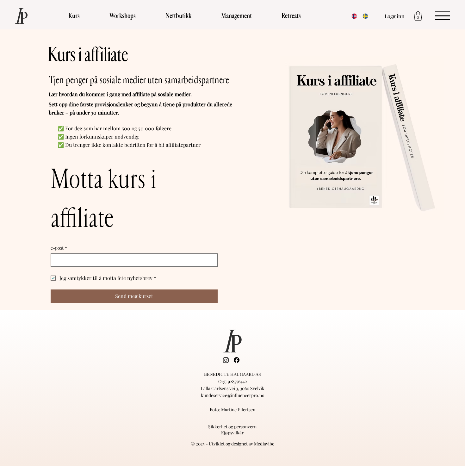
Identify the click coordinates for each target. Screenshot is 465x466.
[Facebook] (236, 360)
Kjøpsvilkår (232, 433)
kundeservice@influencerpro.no (232, 395)
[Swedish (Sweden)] (363, 16)
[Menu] (443, 15)
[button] (74, 16)
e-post (59, 248)
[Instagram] (226, 360)
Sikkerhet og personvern (232, 427)
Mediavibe (264, 444)
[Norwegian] (352, 16)
